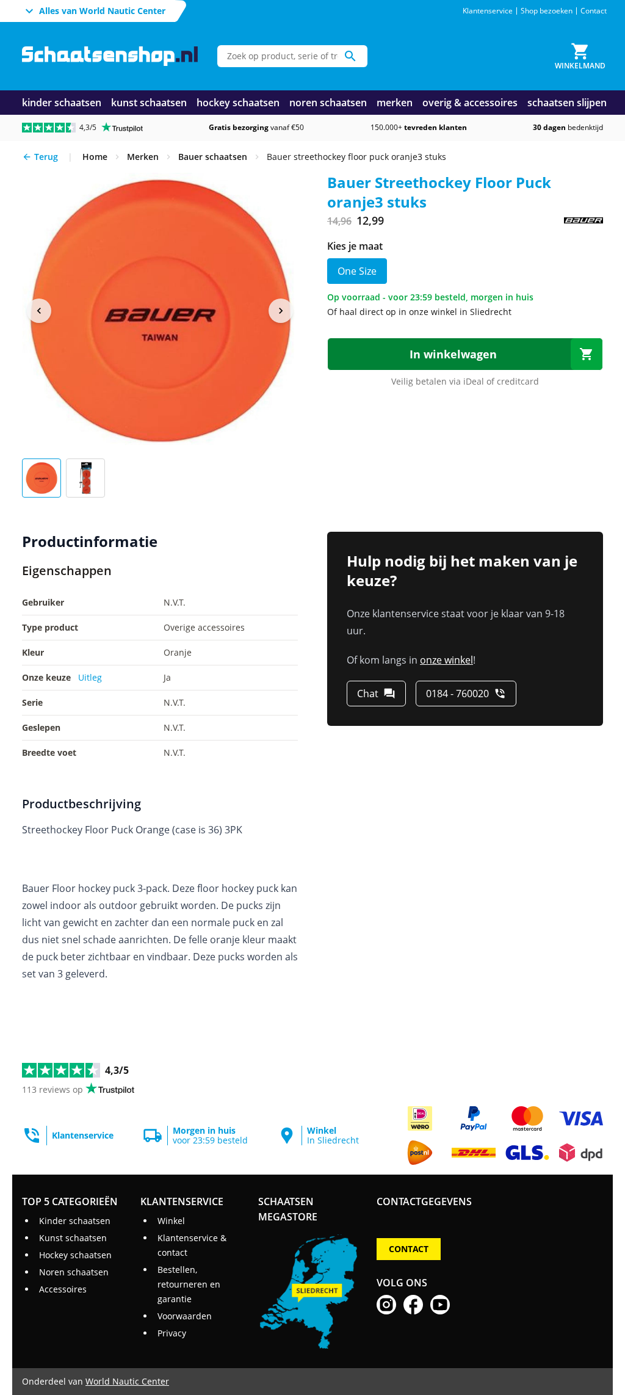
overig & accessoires (470, 102)
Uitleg (90, 677)
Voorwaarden (184, 1316)
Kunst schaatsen (73, 1238)
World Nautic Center (127, 1381)
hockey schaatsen (238, 102)
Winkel (171, 1221)
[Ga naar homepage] (110, 56)
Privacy (171, 1333)
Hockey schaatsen (75, 1255)
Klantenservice (488, 11)
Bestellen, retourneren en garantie (188, 1284)
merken (395, 102)
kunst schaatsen (149, 102)
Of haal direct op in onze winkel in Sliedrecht (419, 311)
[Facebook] (413, 1304)
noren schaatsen (328, 102)
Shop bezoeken (547, 11)
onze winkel (446, 660)
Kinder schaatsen (74, 1221)
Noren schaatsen (74, 1272)
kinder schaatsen (61, 102)
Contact (593, 11)
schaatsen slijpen (567, 102)
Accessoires (63, 1289)
